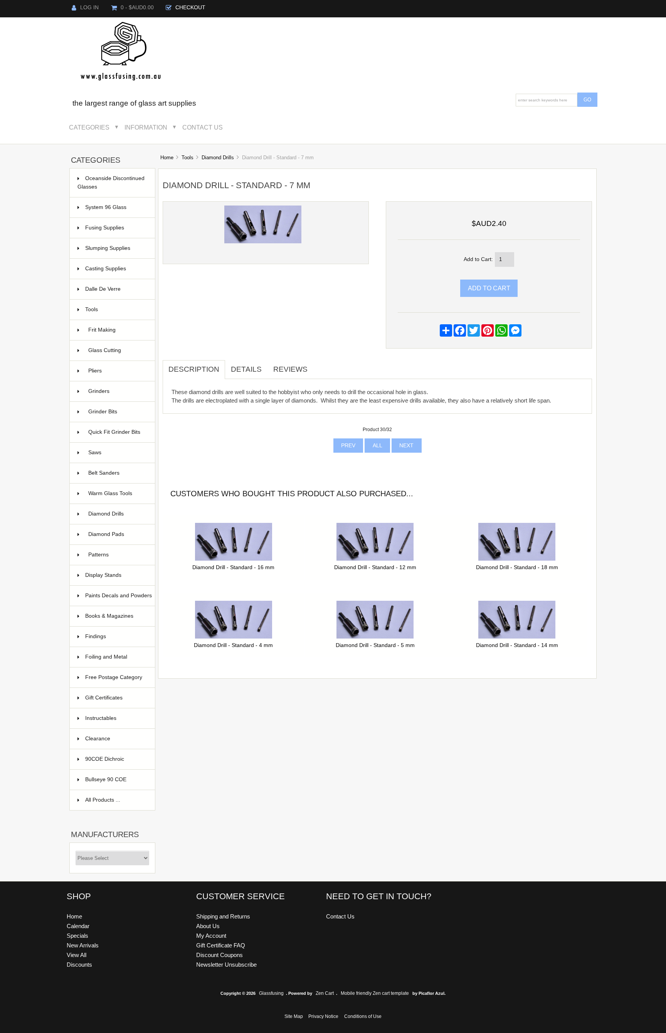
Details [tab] (246, 369)
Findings (115, 636)
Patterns (117, 555)
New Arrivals (83, 945)
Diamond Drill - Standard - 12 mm (375, 567)
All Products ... (102, 800)
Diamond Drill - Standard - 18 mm (517, 567)
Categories (89, 127)
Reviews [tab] (290, 369)
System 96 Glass (115, 207)
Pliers (117, 371)
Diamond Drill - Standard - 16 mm (233, 567)
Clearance (115, 738)
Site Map (293, 1016)
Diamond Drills (218, 157)
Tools (187, 157)
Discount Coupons (219, 955)
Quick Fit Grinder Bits (117, 436)
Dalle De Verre (115, 289)
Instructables (115, 718)
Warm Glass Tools (117, 493)
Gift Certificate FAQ (220, 945)
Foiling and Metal (115, 657)
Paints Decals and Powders (118, 599)
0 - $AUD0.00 (137, 7)
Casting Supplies (115, 268)
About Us (208, 926)
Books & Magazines (115, 620)
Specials (77, 935)
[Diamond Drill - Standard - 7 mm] (262, 241)
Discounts (79, 964)
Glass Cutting (117, 350)
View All (76, 955)
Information (145, 127)
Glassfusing (271, 993)
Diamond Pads (117, 534)
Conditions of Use (363, 1016)
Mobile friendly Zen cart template (375, 993)
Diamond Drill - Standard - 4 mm (233, 645)
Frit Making (117, 330)
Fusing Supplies (115, 228)
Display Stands (115, 575)
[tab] (319, 365)
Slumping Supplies (115, 248)
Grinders (117, 391)
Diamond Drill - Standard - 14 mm (517, 645)
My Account (211, 935)
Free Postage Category (113, 677)
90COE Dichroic (115, 759)
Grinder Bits (117, 412)
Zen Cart (325, 993)
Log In (89, 7)
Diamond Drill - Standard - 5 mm (375, 645)
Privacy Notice (323, 1016)
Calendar (78, 926)
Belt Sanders (117, 473)
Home (166, 157)
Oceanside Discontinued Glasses (111, 182)
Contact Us (202, 127)
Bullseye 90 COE (115, 779)
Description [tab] (193, 369)
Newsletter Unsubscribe (226, 964)
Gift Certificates (115, 698)
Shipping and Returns (223, 916)
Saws (117, 452)
